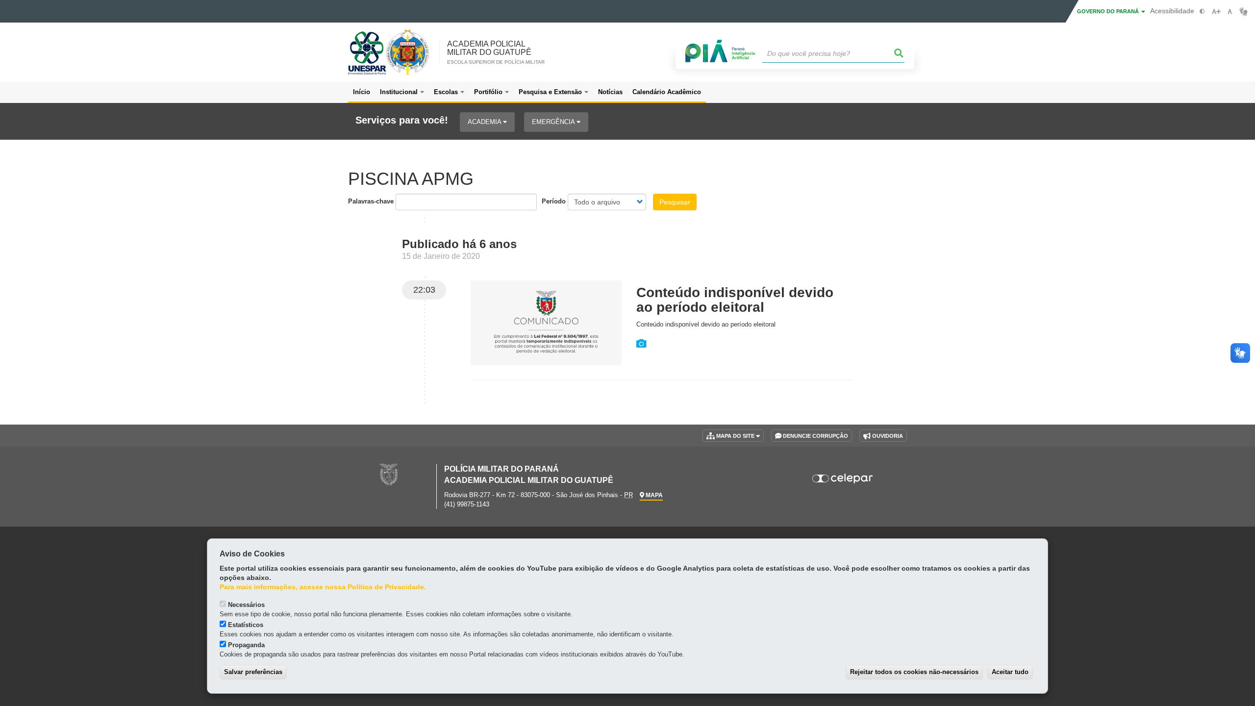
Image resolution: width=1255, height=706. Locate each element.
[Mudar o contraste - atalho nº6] (1202, 11)
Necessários (246, 604)
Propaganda (246, 645)
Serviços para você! (401, 120)
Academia (485, 122)
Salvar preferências (253, 672)
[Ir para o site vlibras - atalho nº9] (1243, 11)
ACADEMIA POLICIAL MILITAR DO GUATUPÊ (496, 52)
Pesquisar (674, 202)
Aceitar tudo (1010, 672)
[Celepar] (842, 478)
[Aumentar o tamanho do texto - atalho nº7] (1216, 11)
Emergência (554, 122)
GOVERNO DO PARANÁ (1108, 11)
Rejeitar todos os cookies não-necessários (914, 672)
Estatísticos (245, 625)
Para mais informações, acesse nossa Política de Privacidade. (323, 587)
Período (554, 201)
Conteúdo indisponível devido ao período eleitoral (734, 300)
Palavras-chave (371, 201)
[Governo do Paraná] (389, 474)
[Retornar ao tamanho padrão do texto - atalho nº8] (1229, 11)
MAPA (653, 495)
